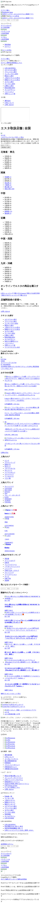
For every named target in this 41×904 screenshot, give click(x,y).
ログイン (8, 46)
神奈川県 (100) (9, 189)
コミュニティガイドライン (14, 778)
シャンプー (8, 568)
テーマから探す (10, 84)
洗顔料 (7, 580)
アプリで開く (5, 10)
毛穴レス (8, 466)
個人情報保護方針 (11, 761)
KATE (7, 497)
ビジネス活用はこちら (12, 787)
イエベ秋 (8, 478)
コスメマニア (9, 474)
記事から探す (9, 86)
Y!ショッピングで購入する (17, 295)
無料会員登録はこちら (14, 63)
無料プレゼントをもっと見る (11, 693)
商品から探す (9, 76)
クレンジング (9, 572)
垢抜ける (8, 464)
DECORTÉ (8, 490)
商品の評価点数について (13, 776)
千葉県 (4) (8, 185)
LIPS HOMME (9, 818)
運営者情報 (8, 755)
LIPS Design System (11, 785)
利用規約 (8, 763)
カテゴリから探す (11, 70)
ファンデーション (11, 574)
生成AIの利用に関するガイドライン (17, 784)
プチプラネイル (10, 468)
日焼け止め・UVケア (12, 570)
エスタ (7, 712)
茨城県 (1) (8, 177)
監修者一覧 (8, 796)
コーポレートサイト (11, 759)
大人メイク (8, 470)
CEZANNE (8, 488)
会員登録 (4, 844)
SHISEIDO (8, 499)
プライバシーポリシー (12, 765)
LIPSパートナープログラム (14, 780)
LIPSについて (9, 103)
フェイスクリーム (11, 564)
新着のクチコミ (10, 802)
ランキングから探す (11, 74)
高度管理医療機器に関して (14, 828)
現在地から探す (6, 147)
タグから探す (9, 82)
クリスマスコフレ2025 (12, 347)
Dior (6, 493)
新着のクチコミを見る (12, 80)
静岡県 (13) (8, 211)
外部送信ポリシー (11, 767)
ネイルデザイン (10, 90)
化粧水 (7, 562)
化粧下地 (8, 578)
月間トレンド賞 (10, 94)
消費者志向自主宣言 (11, 769)
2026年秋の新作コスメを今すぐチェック (14, 366)
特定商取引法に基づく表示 (14, 826)
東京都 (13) (8, 187)
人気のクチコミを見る (12, 78)
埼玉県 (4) (8, 183)
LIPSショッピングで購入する (11, 293)
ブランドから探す (11, 72)
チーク (7, 576)
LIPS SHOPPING (10, 68)
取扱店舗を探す (10, 88)
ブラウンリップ (10, 462)
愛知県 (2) (8, 213)
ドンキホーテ (9, 476)
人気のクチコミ (10, 800)
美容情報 (8, 814)
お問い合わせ (9, 104)
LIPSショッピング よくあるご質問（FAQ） (19, 830)
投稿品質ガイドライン (12, 782)
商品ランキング (10, 804)
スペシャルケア (10, 560)
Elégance (7, 492)
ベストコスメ (9, 92)
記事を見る (4, 452)
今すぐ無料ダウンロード (9, 879)
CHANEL (8, 502)
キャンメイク (9, 486)
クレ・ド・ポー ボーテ (12, 495)
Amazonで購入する (27, 293)
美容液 (7, 558)
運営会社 (8, 101)
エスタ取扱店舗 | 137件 (12, 714)
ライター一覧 (9, 798)
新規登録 (8, 44)
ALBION (7, 500)
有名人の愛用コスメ (11, 341)
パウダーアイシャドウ (12, 566)
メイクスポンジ (10, 472)
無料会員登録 (22, 879)
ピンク (7, 460)
